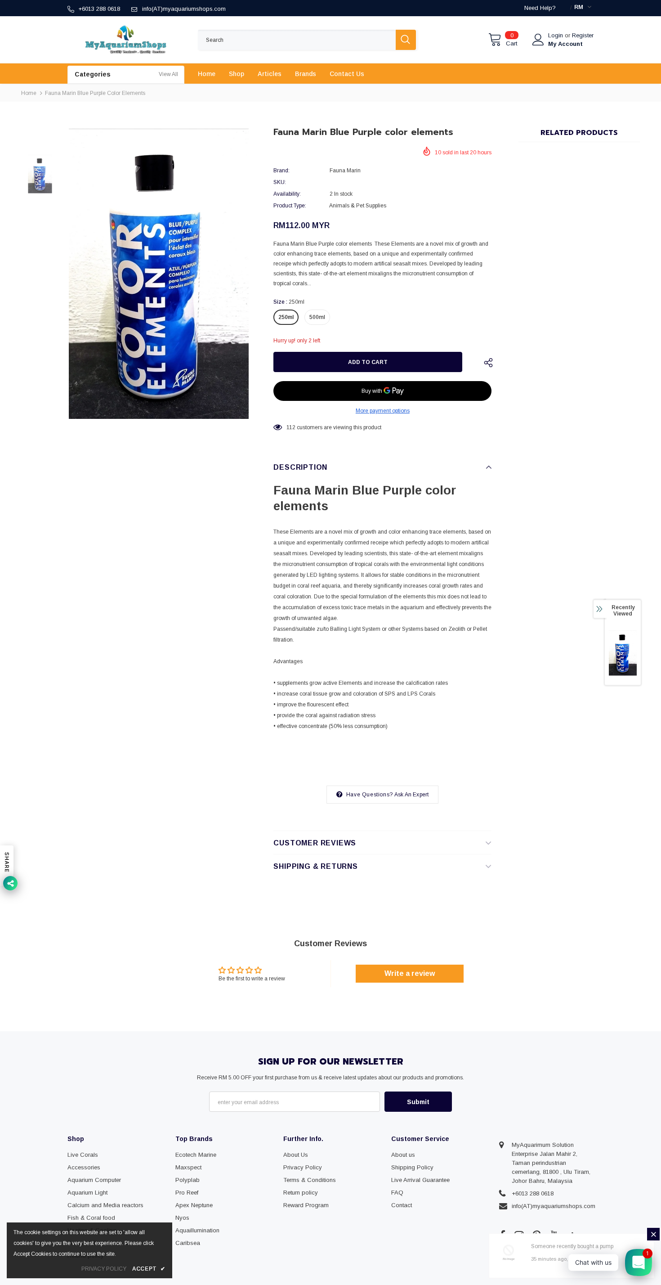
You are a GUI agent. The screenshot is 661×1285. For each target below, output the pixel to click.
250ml (286, 317)
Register (583, 35)
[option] (158, 273)
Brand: (281, 170)
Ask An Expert (411, 794)
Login (556, 35)
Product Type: (289, 205)
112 (290, 427)
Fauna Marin (345, 170)
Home (28, 93)
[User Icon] (538, 39)
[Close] (653, 1234)
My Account (565, 43)
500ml (317, 317)
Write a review (409, 973)
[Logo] (125, 39)
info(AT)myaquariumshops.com (184, 8)
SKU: (279, 182)
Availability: (287, 194)
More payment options (383, 411)
